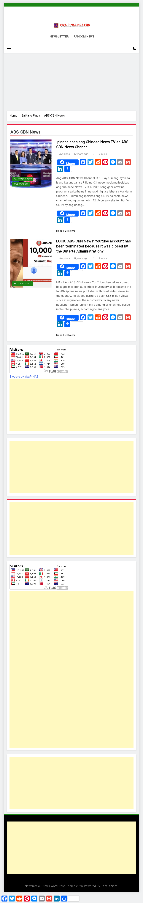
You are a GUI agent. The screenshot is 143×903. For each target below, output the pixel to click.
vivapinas (64, 153)
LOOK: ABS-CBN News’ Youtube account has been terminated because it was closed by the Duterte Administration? (93, 246)
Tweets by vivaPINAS (23, 376)
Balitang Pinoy (23, 179)
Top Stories (21, 184)
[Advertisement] (71, 81)
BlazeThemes (109, 886)
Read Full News (65, 230)
